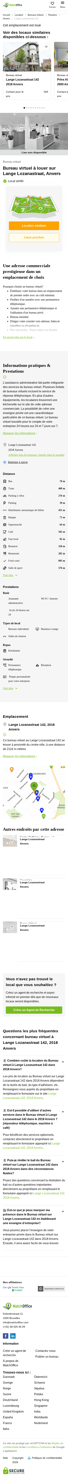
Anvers (6, 19)
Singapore (41, 1405)
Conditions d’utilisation (39, 1447)
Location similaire (34, 225)
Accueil (6, 15)
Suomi (7, 1394)
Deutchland (10, 1399)
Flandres (52, 15)
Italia (6, 1428)
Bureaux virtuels (36, 15)
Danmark (9, 1376)
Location (19, 15)
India (37, 1411)
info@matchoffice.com (15, 1322)
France (7, 1423)
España (8, 1417)
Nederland (41, 1423)
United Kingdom (13, 1411)
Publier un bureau (46, 1356)
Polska (38, 1394)
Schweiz (39, 1382)
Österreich (40, 1376)
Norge (7, 1388)
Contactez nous (45, 1350)
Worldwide (41, 1417)
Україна (39, 1388)
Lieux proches (34, 237)
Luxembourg (11, 1405)
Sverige (8, 1382)
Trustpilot (8, 1266)
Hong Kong (41, 1399)
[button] (47, 47)
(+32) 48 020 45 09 (14, 1326)
